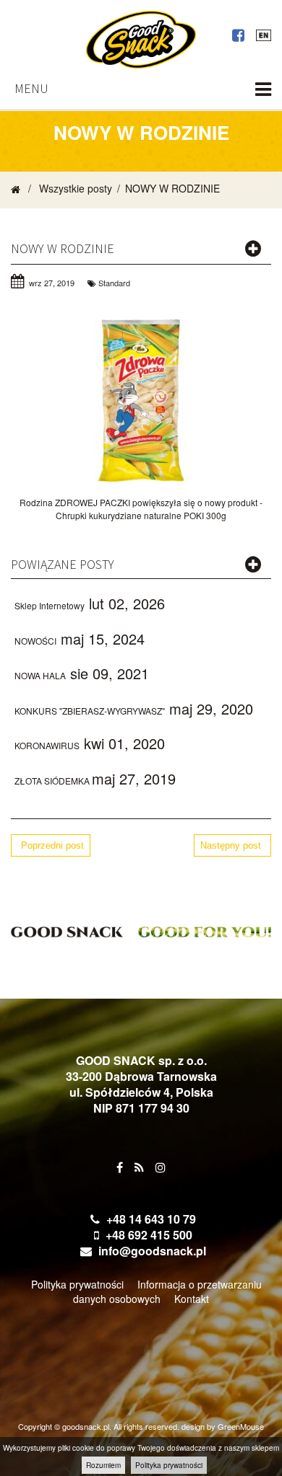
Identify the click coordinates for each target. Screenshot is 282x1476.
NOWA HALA (40, 675)
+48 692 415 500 (149, 1235)
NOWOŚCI (35, 641)
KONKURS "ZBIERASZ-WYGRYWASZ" (89, 710)
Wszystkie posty (75, 188)
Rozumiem (103, 1465)
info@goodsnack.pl (152, 1250)
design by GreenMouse (222, 1426)
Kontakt (191, 1298)
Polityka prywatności (168, 1465)
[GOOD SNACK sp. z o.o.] (141, 40)
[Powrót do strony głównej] (15, 188)
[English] (263, 32)
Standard (114, 282)
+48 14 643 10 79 (151, 1219)
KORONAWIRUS (47, 745)
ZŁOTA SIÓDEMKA (53, 780)
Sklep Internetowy (49, 605)
